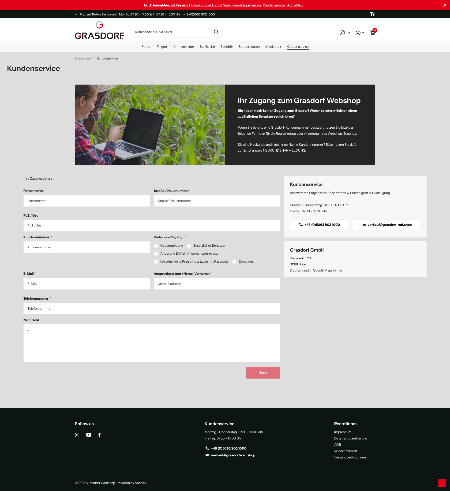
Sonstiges (246, 261)
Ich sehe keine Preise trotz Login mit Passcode (194, 261)
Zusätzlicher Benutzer (209, 245)
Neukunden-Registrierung (242, 5)
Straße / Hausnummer (171, 191)
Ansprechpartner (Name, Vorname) (183, 274)
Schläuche (207, 47)
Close (445, 5)
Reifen (146, 47)
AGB (337, 445)
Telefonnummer (37, 298)
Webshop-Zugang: (170, 237)
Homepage (83, 58)
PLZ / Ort (30, 215)
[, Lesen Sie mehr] (345, 33)
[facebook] (99, 435)
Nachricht (31, 320)
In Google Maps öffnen (326, 270)
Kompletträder (183, 47)
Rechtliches (345, 423)
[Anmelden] (360, 33)
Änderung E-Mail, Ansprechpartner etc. (189, 253)
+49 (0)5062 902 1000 (322, 225)
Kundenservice (274, 5)
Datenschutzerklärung (350, 438)
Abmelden (295, 5)
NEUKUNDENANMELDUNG (284, 150)
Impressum (342, 432)
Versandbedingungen (350, 457)
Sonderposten (249, 47)
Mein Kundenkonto (206, 5)
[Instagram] (77, 435)
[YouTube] (88, 435)
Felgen (162, 47)
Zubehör (227, 47)
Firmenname (33, 191)
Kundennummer (37, 237)
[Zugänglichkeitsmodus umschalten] (372, 14)
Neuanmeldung (171, 245)
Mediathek (273, 47)
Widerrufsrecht (345, 451)
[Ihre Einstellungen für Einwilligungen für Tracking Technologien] (442, 483)
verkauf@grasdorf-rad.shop (389, 225)
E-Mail (30, 274)
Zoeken (216, 32)
